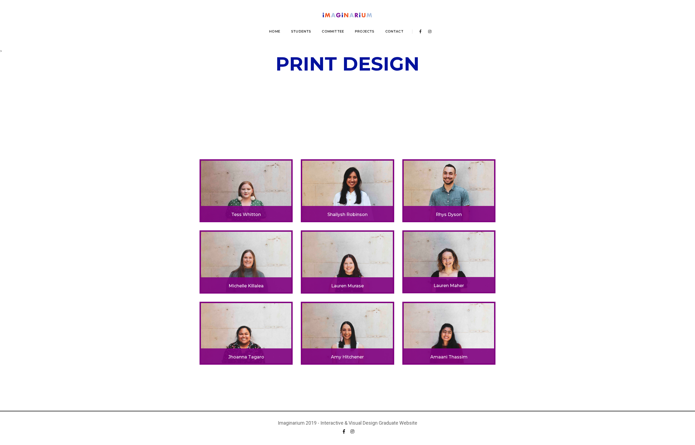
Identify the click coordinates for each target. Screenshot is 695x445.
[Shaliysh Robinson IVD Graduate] (347, 190)
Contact (394, 31)
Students (301, 31)
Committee (333, 31)
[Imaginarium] (347, 15)
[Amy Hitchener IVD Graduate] (347, 332)
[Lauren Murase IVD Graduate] (347, 261)
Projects (364, 31)
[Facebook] (420, 31)
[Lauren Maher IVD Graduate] (448, 261)
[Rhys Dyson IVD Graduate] (448, 190)
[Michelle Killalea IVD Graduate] (246, 261)
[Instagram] (428, 31)
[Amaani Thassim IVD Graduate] (448, 332)
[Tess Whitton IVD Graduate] (246, 190)
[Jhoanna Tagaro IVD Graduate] (246, 332)
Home (274, 31)
